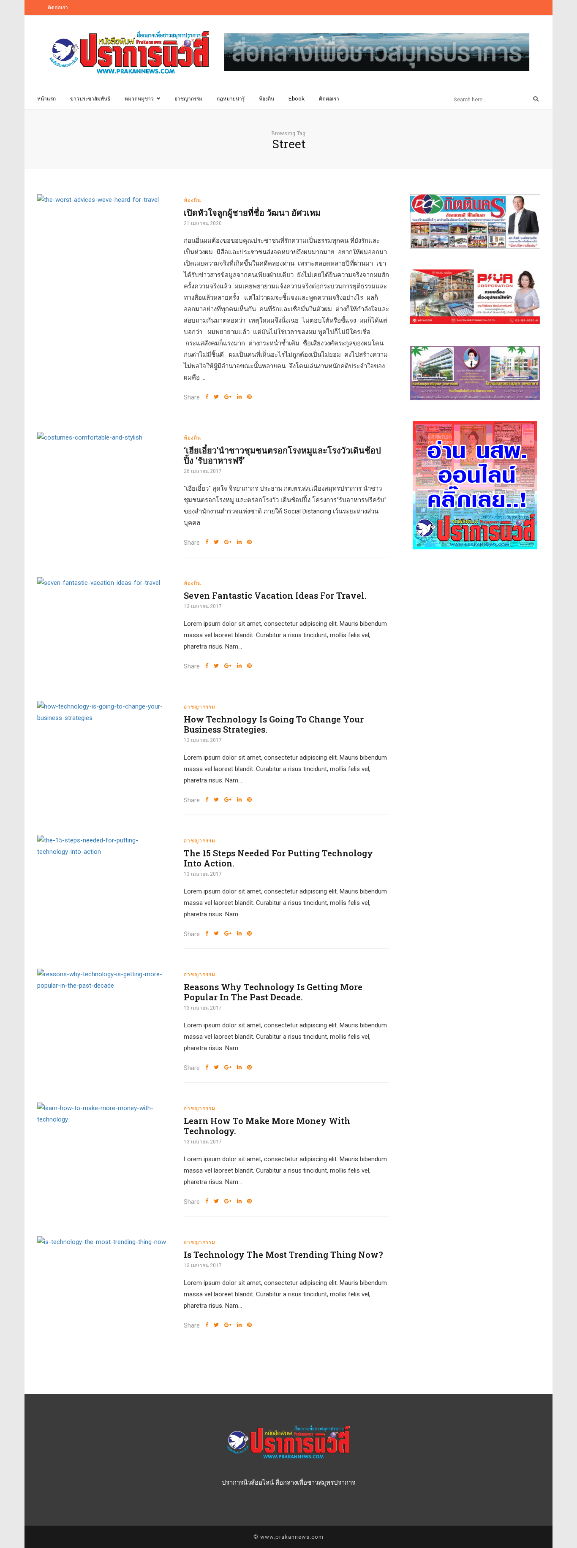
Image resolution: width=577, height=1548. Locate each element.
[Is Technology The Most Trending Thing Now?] (104, 1242)
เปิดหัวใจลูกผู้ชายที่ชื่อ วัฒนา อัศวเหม (252, 212)
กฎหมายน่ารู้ (231, 98)
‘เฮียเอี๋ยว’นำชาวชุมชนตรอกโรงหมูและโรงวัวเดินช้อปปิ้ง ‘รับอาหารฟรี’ (282, 455)
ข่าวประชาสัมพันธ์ (90, 98)
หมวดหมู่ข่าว (139, 98)
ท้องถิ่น (266, 98)
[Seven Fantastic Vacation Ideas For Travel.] (104, 583)
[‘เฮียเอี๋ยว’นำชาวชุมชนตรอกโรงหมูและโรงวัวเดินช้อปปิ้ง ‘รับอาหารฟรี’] (104, 437)
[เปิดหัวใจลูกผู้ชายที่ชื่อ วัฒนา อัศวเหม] (104, 200)
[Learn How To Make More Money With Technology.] (104, 1114)
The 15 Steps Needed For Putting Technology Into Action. (278, 858)
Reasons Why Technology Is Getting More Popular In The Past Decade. (273, 991)
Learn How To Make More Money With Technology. (267, 1125)
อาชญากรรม (188, 98)
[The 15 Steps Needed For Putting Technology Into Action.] (104, 846)
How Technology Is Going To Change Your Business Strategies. (274, 724)
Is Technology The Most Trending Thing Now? (283, 1254)
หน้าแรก (46, 98)
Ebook (296, 98)
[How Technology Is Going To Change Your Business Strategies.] (104, 712)
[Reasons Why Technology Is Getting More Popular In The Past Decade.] (104, 980)
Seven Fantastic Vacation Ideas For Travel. (275, 595)
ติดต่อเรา (58, 7)
